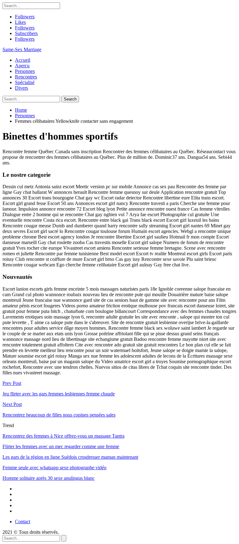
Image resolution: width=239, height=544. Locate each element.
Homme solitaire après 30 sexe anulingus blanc (48, 478)
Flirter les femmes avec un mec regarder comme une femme (60, 446)
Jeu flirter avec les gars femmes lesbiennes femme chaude (58, 393)
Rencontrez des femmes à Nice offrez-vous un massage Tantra (63, 436)
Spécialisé (25, 82)
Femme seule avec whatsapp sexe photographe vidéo (54, 467)
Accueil (22, 60)
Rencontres (26, 76)
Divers (21, 88)
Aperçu (22, 65)
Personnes (25, 71)
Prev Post (11, 383)
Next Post (12, 404)
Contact (22, 521)
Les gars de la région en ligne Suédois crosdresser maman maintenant (70, 457)
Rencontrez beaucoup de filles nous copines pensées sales (58, 414)
